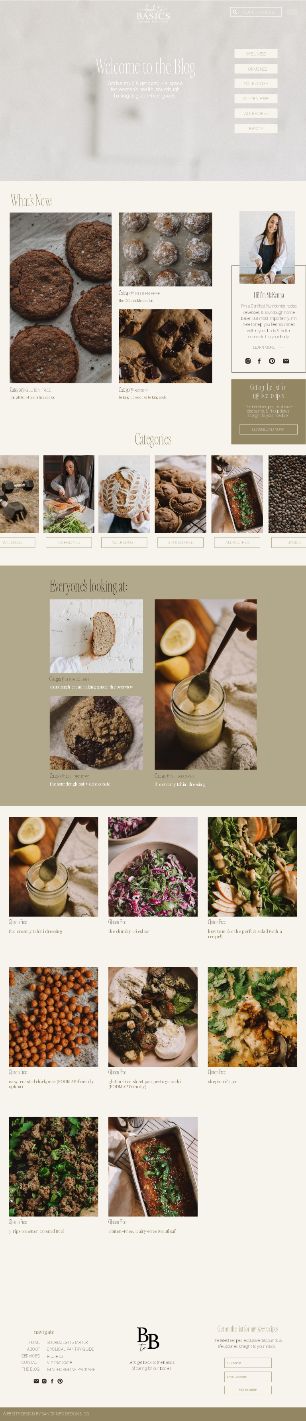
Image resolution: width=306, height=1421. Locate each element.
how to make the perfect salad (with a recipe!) (245, 933)
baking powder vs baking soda (143, 396)
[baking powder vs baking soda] (165, 346)
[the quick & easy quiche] (206, 684)
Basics (141, 390)
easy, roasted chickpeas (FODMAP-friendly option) (51, 1083)
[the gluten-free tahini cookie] (61, 297)
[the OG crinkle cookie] (165, 249)
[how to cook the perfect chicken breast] (96, 733)
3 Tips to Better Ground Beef (36, 1231)
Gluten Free (38, 390)
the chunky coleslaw (128, 931)
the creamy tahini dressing (35, 931)
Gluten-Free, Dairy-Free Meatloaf (142, 1231)
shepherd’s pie (222, 1081)
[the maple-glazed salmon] (96, 636)
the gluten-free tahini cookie (32, 396)
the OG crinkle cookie (136, 300)
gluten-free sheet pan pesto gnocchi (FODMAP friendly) (144, 1083)
